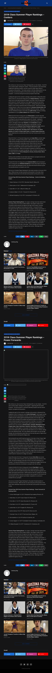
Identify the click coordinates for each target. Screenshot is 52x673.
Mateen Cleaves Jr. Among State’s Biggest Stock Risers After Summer (13, 287)
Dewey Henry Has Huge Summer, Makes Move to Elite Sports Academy (37, 287)
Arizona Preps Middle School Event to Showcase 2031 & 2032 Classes (36, 267)
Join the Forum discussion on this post (18, 231)
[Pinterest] (5, 76)
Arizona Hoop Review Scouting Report (12, 11)
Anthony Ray (10, 20)
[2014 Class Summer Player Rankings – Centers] (26, 41)
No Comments (33, 20)
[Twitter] (5, 68)
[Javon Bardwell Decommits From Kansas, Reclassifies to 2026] (14, 259)
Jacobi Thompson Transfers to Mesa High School (14, 306)
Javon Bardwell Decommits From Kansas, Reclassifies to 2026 (14, 267)
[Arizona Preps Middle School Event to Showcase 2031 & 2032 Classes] (37, 259)
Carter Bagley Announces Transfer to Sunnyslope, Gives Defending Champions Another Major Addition (37, 307)
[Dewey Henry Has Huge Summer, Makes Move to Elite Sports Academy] (37, 279)
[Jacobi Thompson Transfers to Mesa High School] (14, 298)
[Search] (47, 3)
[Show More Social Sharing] (32, 24)
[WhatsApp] (5, 73)
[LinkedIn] (5, 71)
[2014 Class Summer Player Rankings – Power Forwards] (26, 364)
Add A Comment (26, 315)
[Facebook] (5, 65)
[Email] (5, 79)
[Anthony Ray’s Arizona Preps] (26, 3)
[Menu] (5, 3)
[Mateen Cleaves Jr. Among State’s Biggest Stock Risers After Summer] (14, 279)
